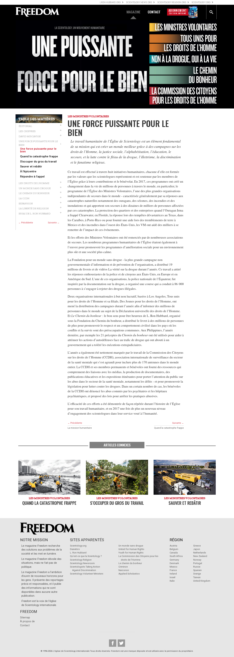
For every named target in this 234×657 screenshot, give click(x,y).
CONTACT (154, 11)
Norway (197, 559)
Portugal (197, 563)
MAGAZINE (133, 11)
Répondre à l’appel (32, 176)
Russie (196, 566)
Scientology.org (78, 545)
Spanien (197, 570)
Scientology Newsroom (82, 563)
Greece (197, 545)
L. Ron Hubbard (78, 552)
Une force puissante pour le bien (38, 150)
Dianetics (75, 549)
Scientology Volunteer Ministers (86, 573)
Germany (174, 559)
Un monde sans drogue (130, 545)
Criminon (123, 566)
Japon (196, 549)
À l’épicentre (28, 171)
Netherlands (199, 552)
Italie (172, 580)
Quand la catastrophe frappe (39, 156)
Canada (174, 552)
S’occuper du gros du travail (38, 161)
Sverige (197, 573)
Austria (173, 545)
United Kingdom (201, 580)
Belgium (174, 549)
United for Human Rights (131, 549)
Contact (25, 625)
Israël (172, 577)
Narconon (123, 570)
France (173, 570)
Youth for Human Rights (131, 552)
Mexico (173, 566)
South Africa (176, 556)
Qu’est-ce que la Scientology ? (86, 556)
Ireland (173, 573)
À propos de (27, 621)
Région (176, 540)
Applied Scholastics (129, 573)
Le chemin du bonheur (130, 563)
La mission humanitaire (80, 428)
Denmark (174, 563)
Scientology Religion (81, 559)
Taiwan (197, 577)
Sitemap (25, 617)
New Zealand (200, 556)
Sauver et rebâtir (31, 166)
